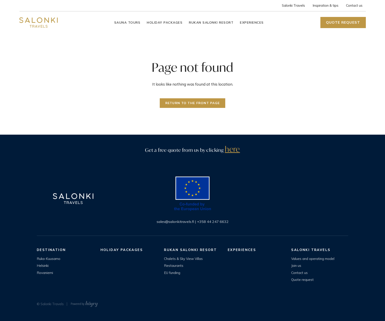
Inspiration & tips (325, 5)
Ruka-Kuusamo (48, 259)
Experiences (252, 23)
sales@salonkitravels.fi (175, 221)
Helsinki (43, 265)
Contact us (354, 5)
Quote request (302, 280)
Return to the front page (192, 103)
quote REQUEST (343, 22)
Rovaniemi (45, 273)
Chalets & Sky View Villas (183, 259)
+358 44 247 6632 (213, 221)
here (232, 149)
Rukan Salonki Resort (211, 23)
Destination (51, 250)
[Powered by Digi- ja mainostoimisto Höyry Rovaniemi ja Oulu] (84, 303)
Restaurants (173, 265)
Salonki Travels (293, 5)
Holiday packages (164, 23)
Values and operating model (312, 259)
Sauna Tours (127, 23)
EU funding (172, 273)
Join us (296, 265)
